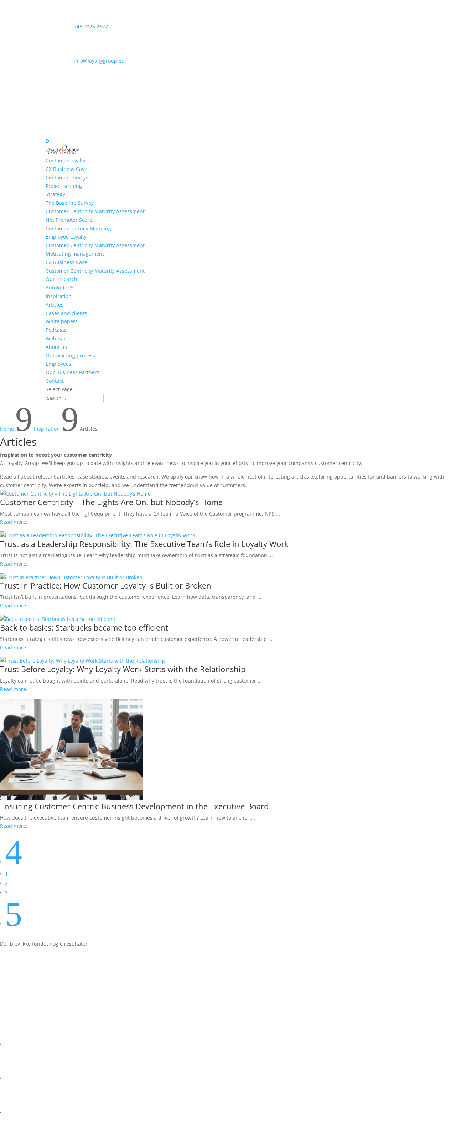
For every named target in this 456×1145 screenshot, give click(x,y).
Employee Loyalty (66, 236)
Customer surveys (67, 177)
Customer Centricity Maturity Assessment (95, 211)
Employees (58, 363)
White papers (62, 321)
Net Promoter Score (69, 219)
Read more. (13, 521)
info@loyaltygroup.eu (85, 60)
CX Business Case (66, 169)
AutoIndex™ (60, 287)
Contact (55, 380)
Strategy (55, 194)
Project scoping (64, 186)
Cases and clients (66, 313)
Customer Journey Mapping (78, 228)
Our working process (70, 355)
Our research (61, 279)
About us (56, 347)
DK (49, 140)
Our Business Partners (72, 372)
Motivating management (75, 253)
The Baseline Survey (70, 202)
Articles (54, 304)
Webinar (56, 338)
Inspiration (59, 296)
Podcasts (56, 329)
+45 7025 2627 (77, 26)
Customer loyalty (66, 160)
